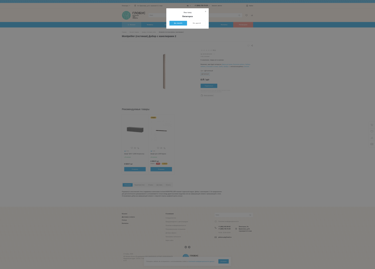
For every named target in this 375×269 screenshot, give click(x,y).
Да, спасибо (178, 23)
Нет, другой (197, 23)
